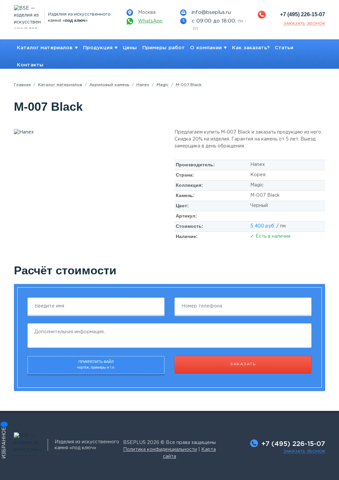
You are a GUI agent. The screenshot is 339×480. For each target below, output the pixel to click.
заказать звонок (304, 23)
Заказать (243, 364)
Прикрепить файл (96, 364)
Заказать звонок (304, 451)
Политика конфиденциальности (160, 450)
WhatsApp (150, 21)
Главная (22, 85)
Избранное (4, 443)
